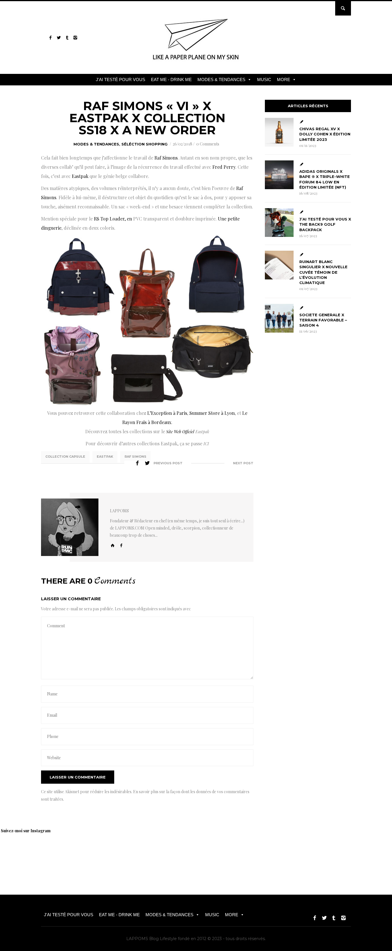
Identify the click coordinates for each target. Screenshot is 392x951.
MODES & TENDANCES (221, 79)
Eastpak (105, 457)
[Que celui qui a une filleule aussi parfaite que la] (181, 852)
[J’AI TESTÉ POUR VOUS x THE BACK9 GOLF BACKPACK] (279, 222)
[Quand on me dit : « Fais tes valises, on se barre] (261, 852)
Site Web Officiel (180, 431)
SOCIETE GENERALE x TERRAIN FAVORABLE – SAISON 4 (323, 319)
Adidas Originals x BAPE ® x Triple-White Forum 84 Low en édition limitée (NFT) (324, 179)
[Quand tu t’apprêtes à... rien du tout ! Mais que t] (141, 852)
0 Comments (207, 144)
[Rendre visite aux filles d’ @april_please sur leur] (60, 852)
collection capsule (65, 457)
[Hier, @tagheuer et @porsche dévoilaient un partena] (301, 852)
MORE (283, 79)
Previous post (168, 463)
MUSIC (264, 79)
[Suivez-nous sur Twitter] (59, 37)
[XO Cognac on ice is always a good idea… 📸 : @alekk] (20, 852)
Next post (243, 463)
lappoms (119, 510)
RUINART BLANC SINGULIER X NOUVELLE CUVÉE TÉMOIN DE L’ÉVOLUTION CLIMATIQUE (323, 272)
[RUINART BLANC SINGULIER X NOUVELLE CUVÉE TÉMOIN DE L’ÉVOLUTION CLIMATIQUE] (279, 265)
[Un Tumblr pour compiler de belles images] (67, 37)
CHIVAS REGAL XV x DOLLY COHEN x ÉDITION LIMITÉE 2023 (324, 133)
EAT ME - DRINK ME (171, 79)
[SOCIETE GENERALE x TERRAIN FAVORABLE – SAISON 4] (279, 318)
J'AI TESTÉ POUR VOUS (120, 79)
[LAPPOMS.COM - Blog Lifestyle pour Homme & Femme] (196, 61)
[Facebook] (121, 545)
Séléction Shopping (144, 144)
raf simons (135, 457)
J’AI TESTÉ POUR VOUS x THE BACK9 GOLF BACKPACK (325, 224)
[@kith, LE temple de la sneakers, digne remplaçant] (221, 852)
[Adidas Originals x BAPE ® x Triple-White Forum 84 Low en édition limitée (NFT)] (279, 174)
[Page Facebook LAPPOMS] (50, 37)
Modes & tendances (96, 144)
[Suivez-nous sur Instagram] (75, 37)
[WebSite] (113, 545)
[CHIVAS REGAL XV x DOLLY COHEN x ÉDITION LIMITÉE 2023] (279, 132)
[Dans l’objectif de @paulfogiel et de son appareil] (100, 852)
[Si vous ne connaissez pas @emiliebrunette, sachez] (341, 852)
